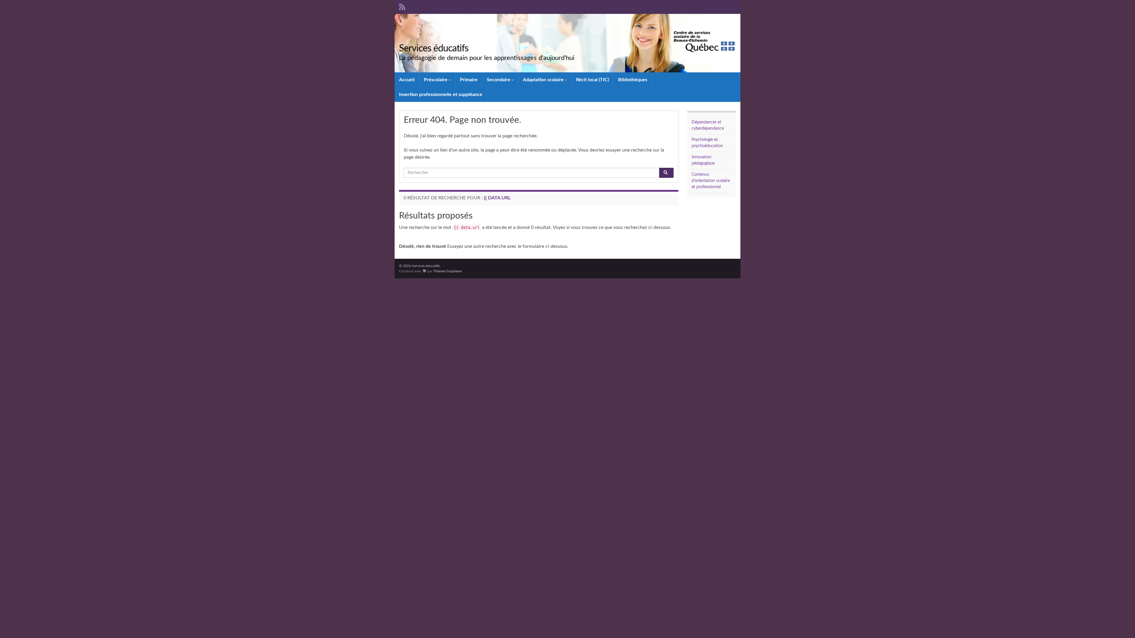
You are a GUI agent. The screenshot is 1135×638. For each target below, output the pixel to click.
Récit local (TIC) (592, 79)
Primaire (469, 79)
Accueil (407, 79)
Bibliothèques (632, 79)
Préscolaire (436, 79)
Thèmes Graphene (447, 271)
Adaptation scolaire (544, 79)
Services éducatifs (433, 48)
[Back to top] (1121, 624)
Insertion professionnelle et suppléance (440, 94)
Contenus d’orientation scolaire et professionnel (711, 180)
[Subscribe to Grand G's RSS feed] (402, 6)
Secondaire (499, 79)
